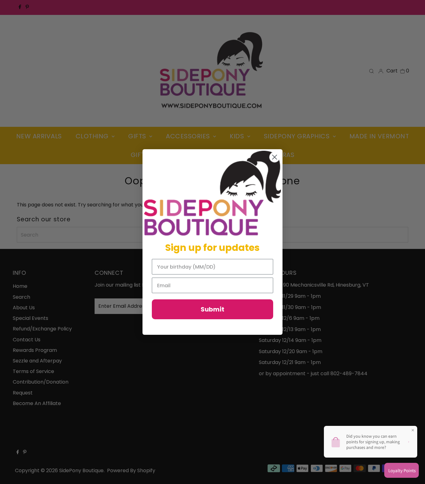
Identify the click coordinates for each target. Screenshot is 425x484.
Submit (212, 309)
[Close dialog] (274, 157)
